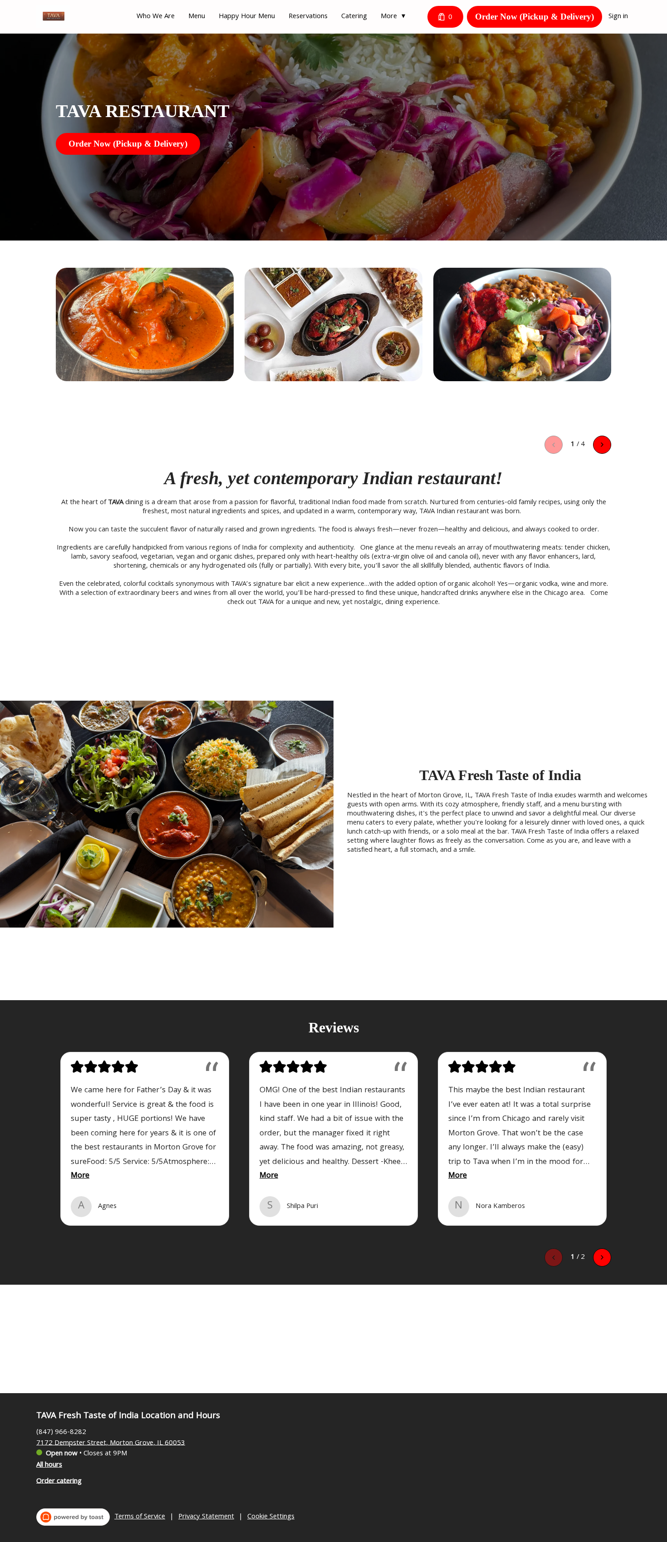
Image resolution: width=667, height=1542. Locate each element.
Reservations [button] (308, 16)
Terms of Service (139, 1517)
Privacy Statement (206, 1517)
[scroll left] (553, 445)
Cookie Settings (270, 1517)
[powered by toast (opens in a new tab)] (73, 1517)
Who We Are (156, 16)
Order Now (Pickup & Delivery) (534, 16)
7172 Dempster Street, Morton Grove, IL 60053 (110, 1443)
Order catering (59, 1481)
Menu (196, 16)
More (80, 1176)
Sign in (618, 17)
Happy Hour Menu (247, 16)
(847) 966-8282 (61, 1432)
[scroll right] (602, 445)
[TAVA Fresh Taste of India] (53, 16)
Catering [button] (354, 16)
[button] (395, 17)
